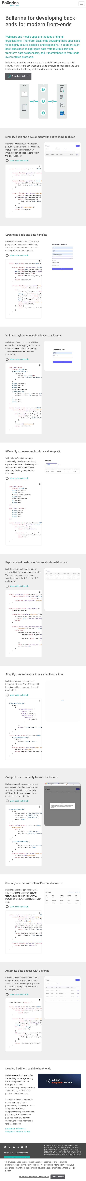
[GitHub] (5, 1147)
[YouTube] (22, 1147)
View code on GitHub (19, 160)
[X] (9, 1147)
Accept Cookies (58, 1177)
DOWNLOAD (8, 1153)
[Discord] (14, 1147)
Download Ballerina (20, 76)
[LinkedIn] (26, 1147)
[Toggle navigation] (81, 3)
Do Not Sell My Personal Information (34, 1177)
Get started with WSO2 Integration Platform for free (17, 1130)
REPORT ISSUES (22, 1153)
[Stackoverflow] (18, 1147)
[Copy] (40, 166)
